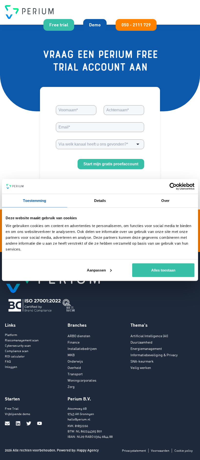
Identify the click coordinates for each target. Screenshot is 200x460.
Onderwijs (75, 361)
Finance (74, 342)
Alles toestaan (163, 270)
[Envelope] (7, 423)
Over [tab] (165, 201)
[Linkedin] (18, 423)
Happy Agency (88, 450)
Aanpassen (96, 270)
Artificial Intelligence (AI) (149, 336)
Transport (75, 374)
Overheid (74, 368)
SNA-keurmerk (142, 361)
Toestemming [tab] (34, 201)
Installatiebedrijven (82, 348)
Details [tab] (100, 201)
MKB (71, 355)
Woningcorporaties (82, 380)
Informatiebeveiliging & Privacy (154, 355)
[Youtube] (39, 423)
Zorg (71, 387)
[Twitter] (28, 423)
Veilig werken (140, 368)
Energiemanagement (146, 348)
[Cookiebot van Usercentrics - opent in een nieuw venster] (173, 186)
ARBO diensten (79, 336)
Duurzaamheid (141, 342)
